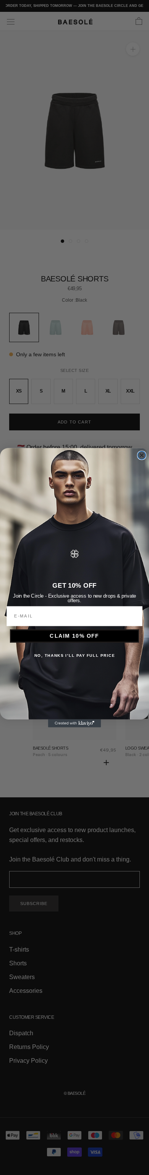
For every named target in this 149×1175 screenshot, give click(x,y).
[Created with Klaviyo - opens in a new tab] (74, 723)
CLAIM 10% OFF (74, 635)
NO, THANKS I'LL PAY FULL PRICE (74, 655)
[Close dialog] (142, 455)
